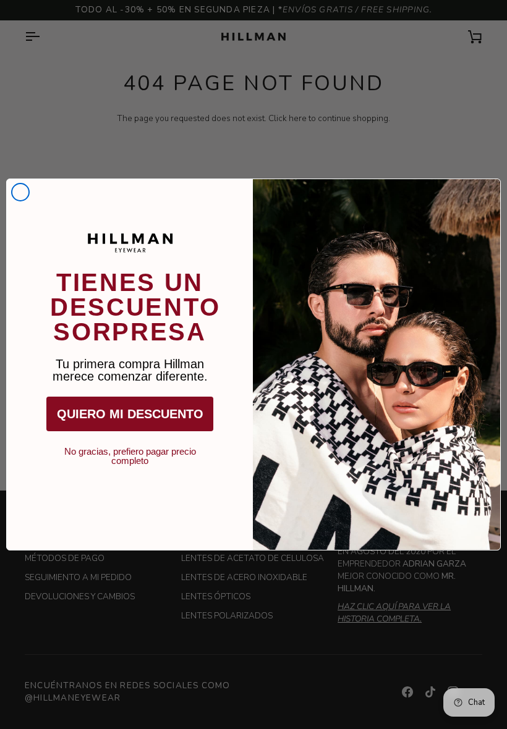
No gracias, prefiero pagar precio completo (130, 452)
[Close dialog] (20, 192)
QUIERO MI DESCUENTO (130, 414)
